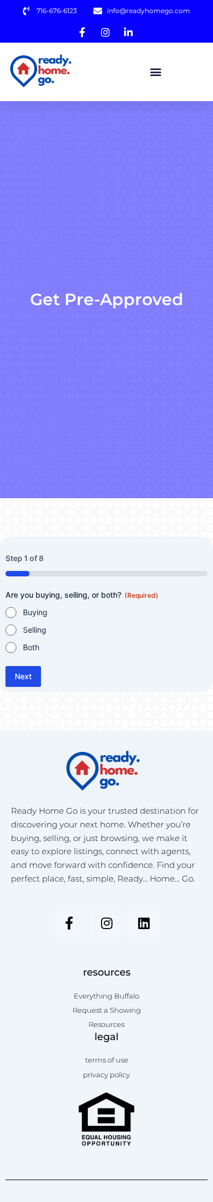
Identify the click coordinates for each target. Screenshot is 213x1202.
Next (23, 676)
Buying (35, 612)
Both (31, 647)
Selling (34, 629)
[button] (155, 72)
